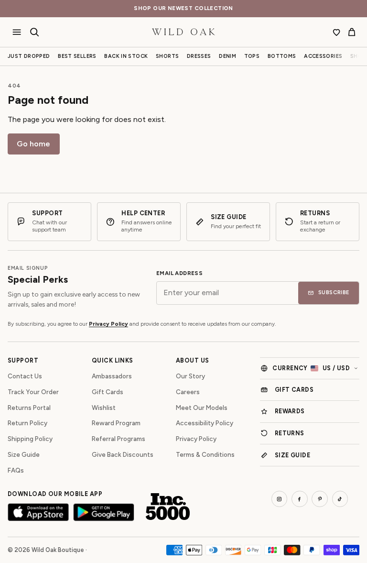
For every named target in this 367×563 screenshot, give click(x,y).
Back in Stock (126, 56)
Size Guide (24, 454)
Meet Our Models (201, 407)
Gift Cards (107, 392)
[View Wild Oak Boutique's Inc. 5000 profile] (168, 506)
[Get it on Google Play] (103, 512)
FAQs (16, 470)
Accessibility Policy (204, 423)
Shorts (167, 56)
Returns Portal (29, 407)
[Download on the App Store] (38, 512)
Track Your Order (33, 392)
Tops (252, 56)
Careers (188, 392)
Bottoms (282, 56)
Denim (227, 56)
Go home (33, 143)
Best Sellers (77, 56)
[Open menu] (17, 32)
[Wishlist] (336, 32)
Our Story (190, 376)
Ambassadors (112, 376)
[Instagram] (279, 499)
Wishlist (104, 407)
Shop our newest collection (183, 8)
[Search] (35, 32)
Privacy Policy (108, 323)
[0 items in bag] (351, 32)
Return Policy (27, 423)
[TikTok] (340, 499)
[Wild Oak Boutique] (183, 32)
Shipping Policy (30, 438)
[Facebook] (299, 499)
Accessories (323, 56)
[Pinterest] (320, 499)
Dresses (199, 56)
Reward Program (116, 423)
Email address (179, 273)
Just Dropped (29, 56)
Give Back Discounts (122, 454)
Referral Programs (118, 438)
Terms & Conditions (205, 454)
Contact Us (25, 376)
